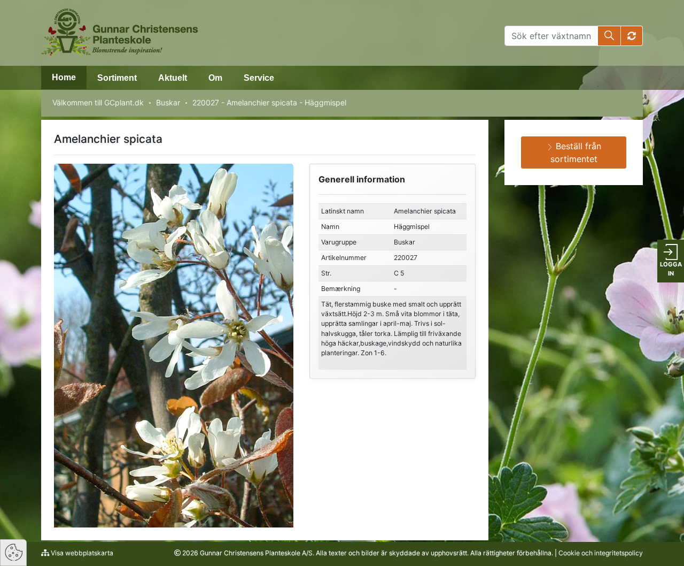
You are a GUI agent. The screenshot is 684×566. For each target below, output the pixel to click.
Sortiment (117, 77)
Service (259, 77)
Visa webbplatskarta (81, 553)
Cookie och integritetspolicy (600, 553)
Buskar (168, 102)
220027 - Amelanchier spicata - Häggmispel (269, 102)
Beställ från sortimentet (575, 152)
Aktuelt (172, 77)
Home (64, 77)
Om (215, 77)
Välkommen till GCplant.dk (98, 102)
